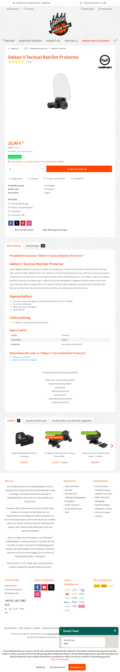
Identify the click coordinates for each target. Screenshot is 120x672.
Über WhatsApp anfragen (54, 229)
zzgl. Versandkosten (25, 151)
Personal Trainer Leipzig (102, 514)
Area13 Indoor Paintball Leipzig (102, 488)
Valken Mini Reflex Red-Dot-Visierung (24, 455)
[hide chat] (115, 630)
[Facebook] (10, 223)
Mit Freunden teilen (24, 229)
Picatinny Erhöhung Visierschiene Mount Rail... (60, 455)
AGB (67, 512)
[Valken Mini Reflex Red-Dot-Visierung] (24, 439)
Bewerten (79, 178)
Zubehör (13, 420)
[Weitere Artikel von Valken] (105, 62)
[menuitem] (105, 9)
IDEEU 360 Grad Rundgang (102, 499)
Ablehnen (40, 667)
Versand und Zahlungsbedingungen (75, 495)
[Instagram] (29, 223)
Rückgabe (69, 501)
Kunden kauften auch (36, 420)
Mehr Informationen (60, 659)
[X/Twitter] (16, 223)
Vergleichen (16, 178)
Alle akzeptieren (57, 667)
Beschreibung (13, 245)
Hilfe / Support (25, 628)
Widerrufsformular (73, 508)
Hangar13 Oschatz (103, 493)
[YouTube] (44, 587)
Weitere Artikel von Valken (24, 359)
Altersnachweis (72, 486)
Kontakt (68, 490)
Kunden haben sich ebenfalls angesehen (72, 420)
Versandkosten (53, 634)
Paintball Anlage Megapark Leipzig (103, 506)
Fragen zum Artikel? (55, 178)
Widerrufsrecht (72, 504)
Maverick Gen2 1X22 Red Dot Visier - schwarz (95, 455)
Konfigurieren (77, 667)
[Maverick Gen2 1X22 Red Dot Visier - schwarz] (95, 439)
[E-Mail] (22, 223)
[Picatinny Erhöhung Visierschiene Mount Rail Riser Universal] (60, 439)
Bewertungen (35, 245)
